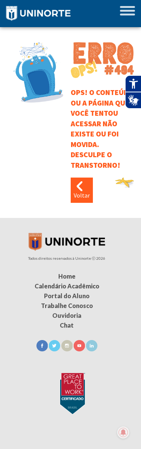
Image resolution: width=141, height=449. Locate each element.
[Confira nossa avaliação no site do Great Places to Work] (71, 392)
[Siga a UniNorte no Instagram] (67, 348)
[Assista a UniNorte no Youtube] (80, 348)
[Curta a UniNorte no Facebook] (42, 348)
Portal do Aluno (66, 295)
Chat (67, 325)
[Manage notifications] (123, 432)
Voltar (82, 195)
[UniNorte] (67, 248)
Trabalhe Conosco (67, 305)
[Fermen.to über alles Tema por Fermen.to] (70, 440)
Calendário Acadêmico (67, 286)
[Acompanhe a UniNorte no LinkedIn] (91, 348)
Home (67, 276)
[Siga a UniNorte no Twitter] (55, 348)
